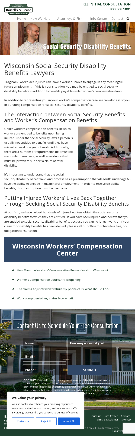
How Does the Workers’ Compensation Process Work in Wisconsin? (62, 270)
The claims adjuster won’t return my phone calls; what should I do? (63, 289)
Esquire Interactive (121, 430)
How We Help (40, 18)
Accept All (68, 421)
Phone (30, 370)
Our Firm (96, 416)
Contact (117, 18)
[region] (45, 410)
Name (30, 343)
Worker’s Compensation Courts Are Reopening (49, 280)
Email (30, 356)
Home (21, 18)
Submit (90, 369)
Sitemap (126, 419)
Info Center (98, 18)
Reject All (46, 421)
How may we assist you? (87, 343)
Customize (23, 421)
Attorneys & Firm (70, 18)
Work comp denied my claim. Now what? (45, 298)
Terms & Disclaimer (106, 419)
